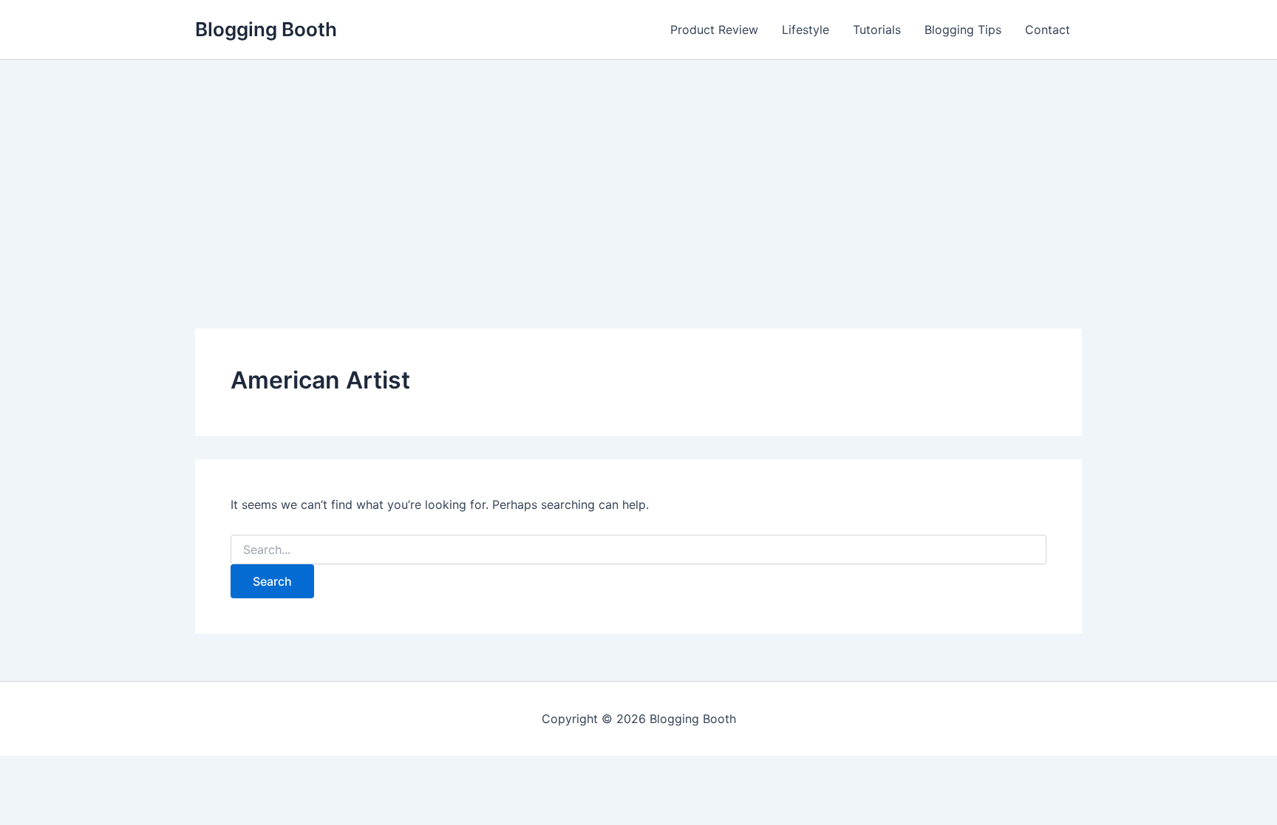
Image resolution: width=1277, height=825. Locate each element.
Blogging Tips (962, 29)
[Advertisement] (638, 170)
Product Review (714, 29)
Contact (1047, 29)
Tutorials (877, 29)
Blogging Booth (266, 29)
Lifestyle (805, 29)
